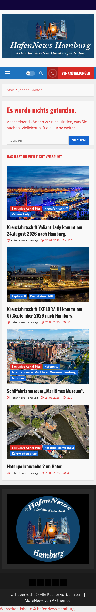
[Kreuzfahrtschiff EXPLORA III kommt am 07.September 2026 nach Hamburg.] (48, 274)
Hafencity (51, 366)
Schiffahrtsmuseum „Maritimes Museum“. (45, 390)
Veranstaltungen (76, 73)
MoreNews (34, 600)
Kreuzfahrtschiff (56, 209)
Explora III (19, 296)
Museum (18, 378)
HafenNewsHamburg (24, 240)
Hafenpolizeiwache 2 (59, 448)
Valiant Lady (21, 214)
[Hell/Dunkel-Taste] (30, 73)
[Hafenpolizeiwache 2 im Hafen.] (48, 432)
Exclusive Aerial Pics (26, 209)
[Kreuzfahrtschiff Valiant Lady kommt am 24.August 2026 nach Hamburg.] (48, 193)
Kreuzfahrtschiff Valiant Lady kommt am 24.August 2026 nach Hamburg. (44, 230)
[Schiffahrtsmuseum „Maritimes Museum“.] (48, 356)
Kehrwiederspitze (24, 453)
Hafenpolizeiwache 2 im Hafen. (35, 466)
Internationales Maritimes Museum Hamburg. (44, 372)
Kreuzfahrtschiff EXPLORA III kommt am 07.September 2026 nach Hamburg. (44, 312)
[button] (7, 73)
